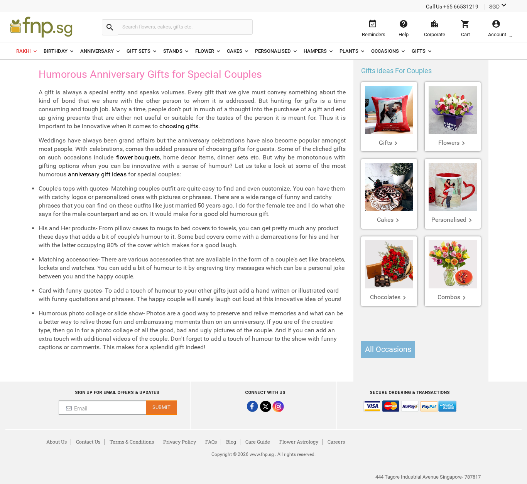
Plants (349, 51)
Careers (336, 442)
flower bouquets (138, 157)
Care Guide (257, 442)
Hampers (315, 51)
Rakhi (23, 51)
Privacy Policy (179, 442)
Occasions (385, 51)
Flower (204, 51)
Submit (161, 407)
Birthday (56, 51)
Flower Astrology (298, 442)
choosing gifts (178, 126)
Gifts (419, 51)
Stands (172, 51)
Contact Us (88, 442)
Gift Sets (138, 51)
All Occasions (388, 349)
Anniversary (97, 51)
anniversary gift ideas (97, 174)
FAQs (211, 442)
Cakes (234, 51)
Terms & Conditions (132, 442)
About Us (56, 442)
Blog (231, 442)
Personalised (273, 51)
